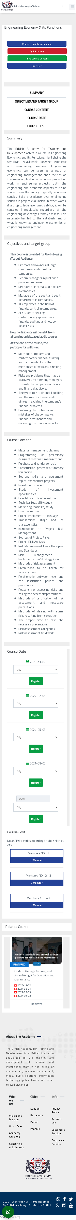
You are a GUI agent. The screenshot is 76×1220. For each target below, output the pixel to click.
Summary (37, 93)
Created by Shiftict (40, 1205)
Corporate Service (58, 1142)
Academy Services (14, 1134)
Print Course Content (37, 58)
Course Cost (36, 126)
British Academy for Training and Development (36, 151)
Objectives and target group (36, 101)
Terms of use (57, 1121)
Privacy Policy (56, 1110)
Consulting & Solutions (16, 1145)
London (35, 1108)
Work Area (15, 1126)
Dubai (34, 1122)
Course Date (37, 118)
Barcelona (36, 1115)
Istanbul (35, 1128)
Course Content (37, 110)
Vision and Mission (15, 1117)
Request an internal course (37, 44)
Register (37, 66)
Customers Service (58, 1131)
